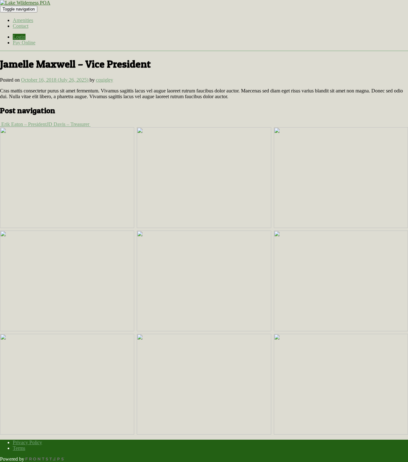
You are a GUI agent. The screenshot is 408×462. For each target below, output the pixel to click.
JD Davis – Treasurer (69, 124)
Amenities (23, 20)
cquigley (104, 80)
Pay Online (24, 42)
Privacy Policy (27, 442)
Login (19, 37)
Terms (19, 448)
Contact (20, 26)
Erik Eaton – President (23, 124)
